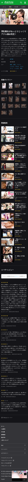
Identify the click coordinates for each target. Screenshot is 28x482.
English (3, 479)
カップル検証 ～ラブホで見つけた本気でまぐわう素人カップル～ (20, 184)
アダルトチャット (5, 465)
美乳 (11, 64)
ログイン (17, 276)
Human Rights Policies (6, 476)
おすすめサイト (4, 453)
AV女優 (16, 6)
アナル (21, 66)
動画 (10, 6)
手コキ (17, 66)
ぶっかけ (16, 68)
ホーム (4, 6)
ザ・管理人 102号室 (20, 247)
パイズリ (12, 66)
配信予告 (3, 437)
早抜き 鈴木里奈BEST (20, 145)
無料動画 (3, 434)
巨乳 (14, 64)
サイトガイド (4, 449)
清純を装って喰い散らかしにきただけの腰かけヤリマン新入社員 (20, 137)
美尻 (21, 68)
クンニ (11, 68)
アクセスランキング (5, 457)
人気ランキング (4, 440)
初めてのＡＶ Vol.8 (19, 222)
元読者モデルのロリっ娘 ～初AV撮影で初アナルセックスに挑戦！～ (20, 155)
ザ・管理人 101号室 (20, 256)
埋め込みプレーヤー (7, 417)
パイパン (19, 64)
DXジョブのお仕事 (5, 463)
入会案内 (23, 6)
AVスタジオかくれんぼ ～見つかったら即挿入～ (20, 194)
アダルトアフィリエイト (6, 460)
